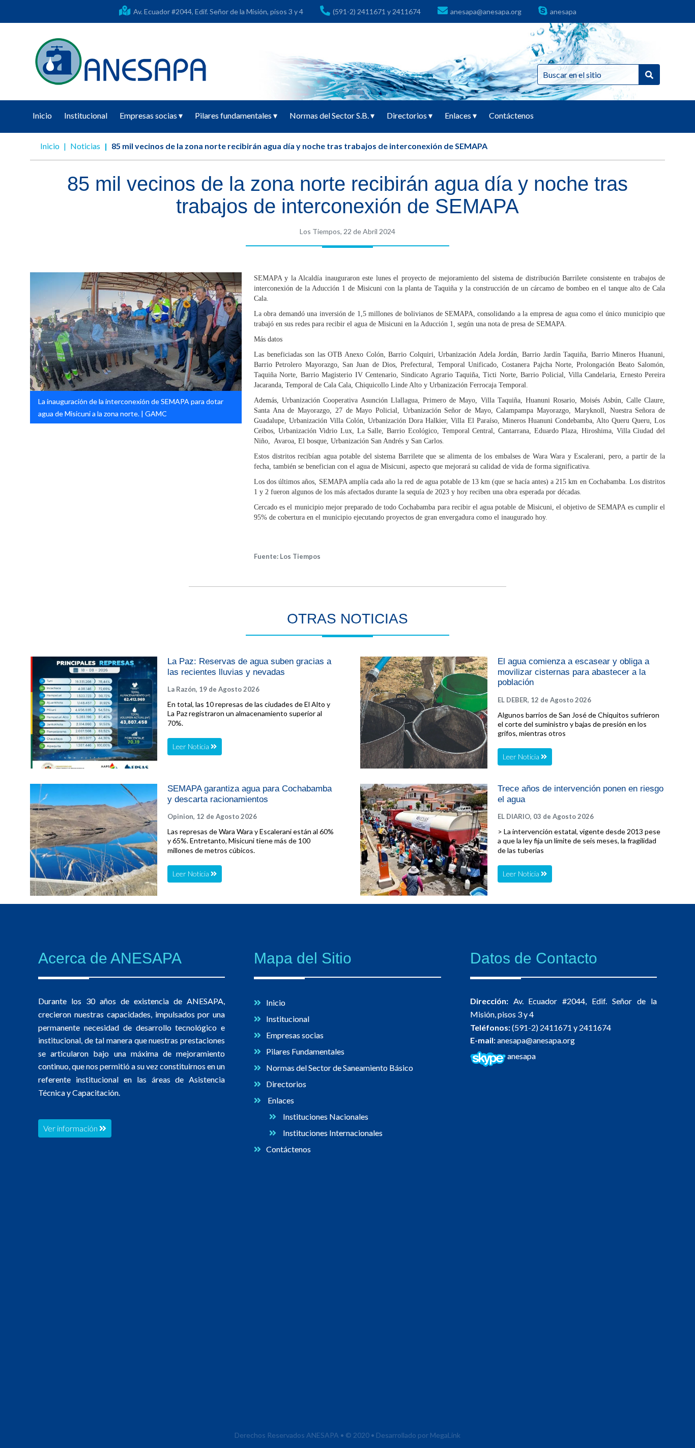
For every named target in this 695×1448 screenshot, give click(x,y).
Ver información (71, 1128)
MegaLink (445, 1435)
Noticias (85, 146)
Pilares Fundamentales (305, 1051)
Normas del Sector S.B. (331, 115)
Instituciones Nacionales (324, 1116)
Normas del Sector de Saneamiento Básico (339, 1067)
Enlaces (461, 115)
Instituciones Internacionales (332, 1133)
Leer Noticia (191, 746)
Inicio (42, 115)
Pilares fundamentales (236, 115)
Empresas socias (151, 115)
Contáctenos (511, 115)
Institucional (85, 115)
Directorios (409, 115)
